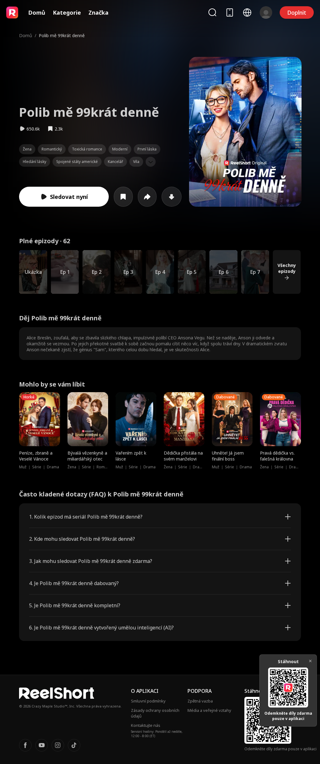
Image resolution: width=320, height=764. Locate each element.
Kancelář (115, 161)
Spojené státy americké (77, 161)
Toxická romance (87, 149)
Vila (136, 161)
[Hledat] (212, 12)
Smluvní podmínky (148, 701)
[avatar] (266, 12)
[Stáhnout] (172, 197)
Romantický (52, 149)
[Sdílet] (147, 197)
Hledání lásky (34, 161)
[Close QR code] (310, 660)
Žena (27, 149)
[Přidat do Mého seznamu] (123, 197)
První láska (147, 149)
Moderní (120, 149)
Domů (36, 12)
